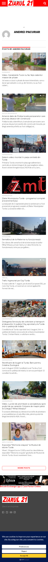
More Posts (24, 468)
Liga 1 (19, 486)
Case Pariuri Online (32, 486)
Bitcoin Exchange (8, 486)
